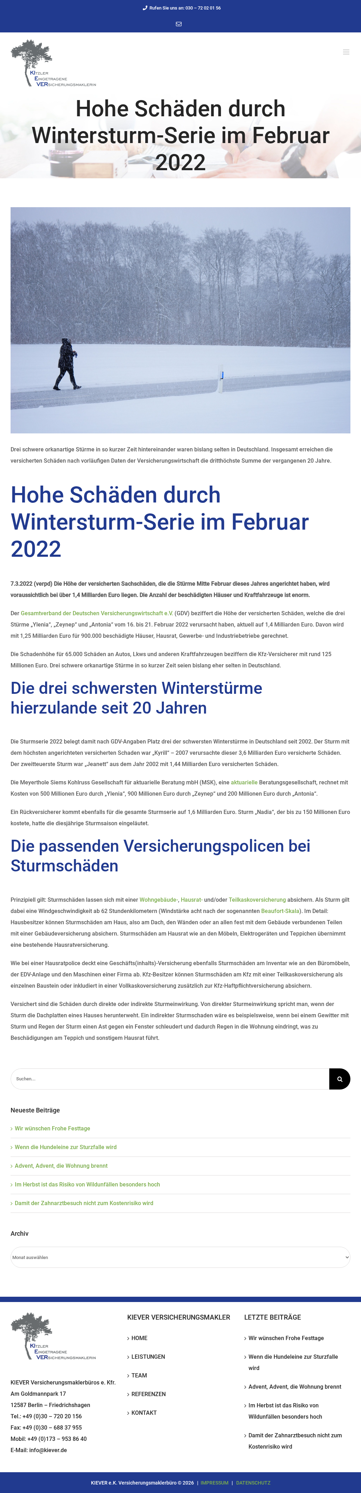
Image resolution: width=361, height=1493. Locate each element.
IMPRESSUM (214, 1483)
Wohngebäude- (159, 899)
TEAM (139, 1375)
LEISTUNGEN (148, 1356)
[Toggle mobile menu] (346, 52)
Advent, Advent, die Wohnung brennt (61, 1165)
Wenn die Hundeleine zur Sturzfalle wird (66, 1147)
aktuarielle (244, 782)
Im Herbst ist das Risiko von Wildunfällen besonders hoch (87, 1184)
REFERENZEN (148, 1394)
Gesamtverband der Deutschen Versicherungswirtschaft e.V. (97, 613)
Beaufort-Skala (280, 911)
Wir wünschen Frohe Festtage (52, 1128)
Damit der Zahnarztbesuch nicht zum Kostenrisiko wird (84, 1203)
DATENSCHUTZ (253, 1483)
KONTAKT (144, 1412)
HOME (139, 1338)
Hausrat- (192, 899)
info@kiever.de (48, 1450)
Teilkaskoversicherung (257, 899)
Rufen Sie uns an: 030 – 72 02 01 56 (185, 8)
